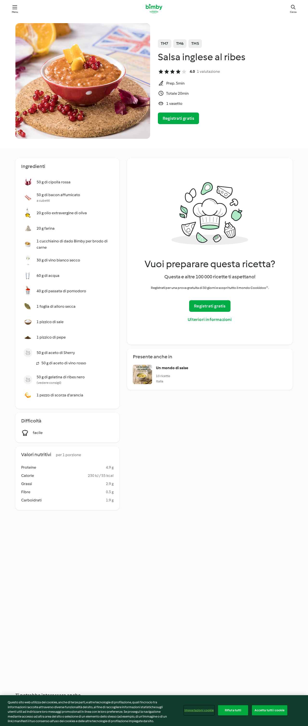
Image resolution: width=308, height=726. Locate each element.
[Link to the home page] (154, 8)
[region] (154, 710)
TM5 (195, 43)
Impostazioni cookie (199, 710)
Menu (15, 11)
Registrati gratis (178, 118)
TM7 (164, 43)
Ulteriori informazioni (210, 319)
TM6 (180, 43)
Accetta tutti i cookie (270, 710)
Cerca (293, 11)
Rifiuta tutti (233, 710)
